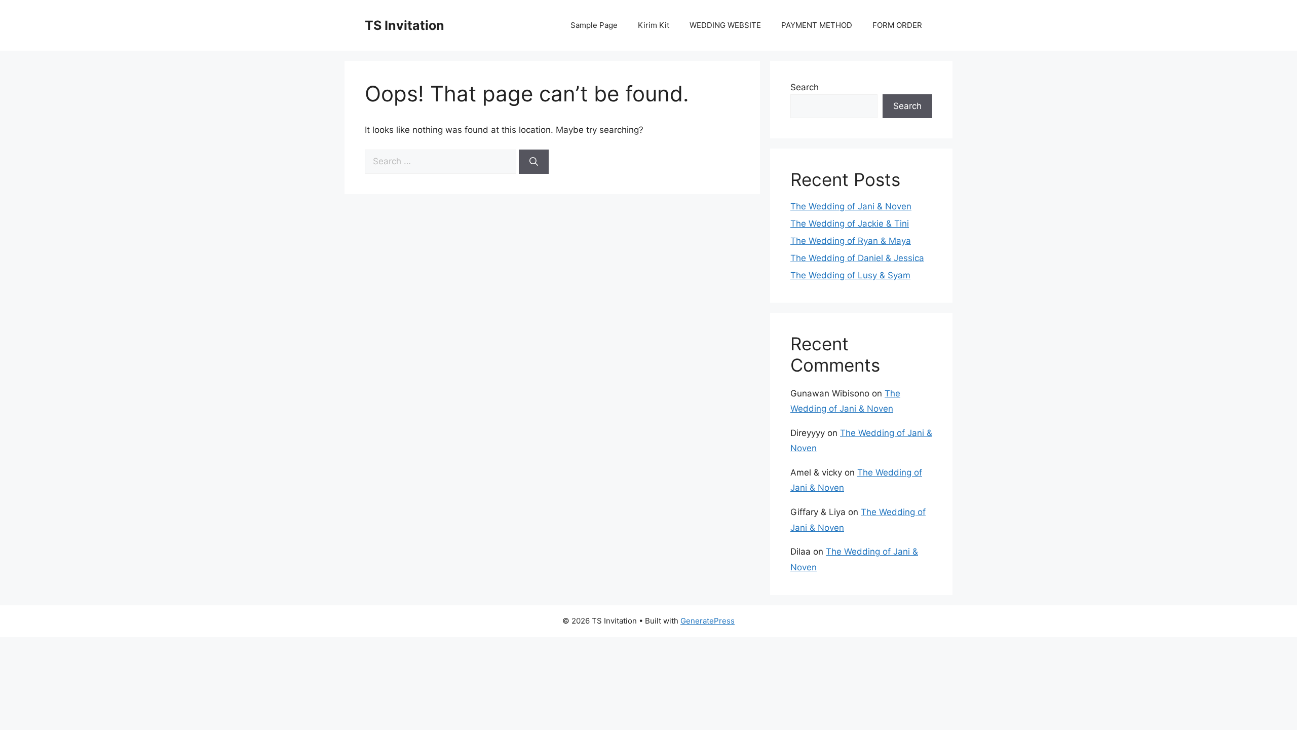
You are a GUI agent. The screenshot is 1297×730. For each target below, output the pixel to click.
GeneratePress (707, 621)
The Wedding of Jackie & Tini (849, 223)
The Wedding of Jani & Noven (850, 206)
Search (804, 87)
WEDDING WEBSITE (725, 25)
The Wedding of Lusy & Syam (850, 275)
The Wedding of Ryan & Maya (850, 241)
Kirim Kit (653, 25)
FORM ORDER (897, 25)
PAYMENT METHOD (816, 25)
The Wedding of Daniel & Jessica (857, 258)
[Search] (534, 162)
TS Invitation (404, 25)
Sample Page (594, 25)
